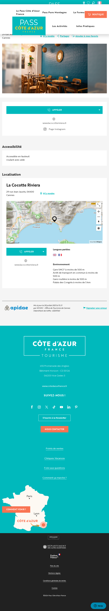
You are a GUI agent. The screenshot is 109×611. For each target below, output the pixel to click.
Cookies (54, 588)
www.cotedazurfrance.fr (54, 386)
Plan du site (54, 565)
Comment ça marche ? (55, 477)
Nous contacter (54, 429)
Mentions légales (54, 573)
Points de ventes (54, 448)
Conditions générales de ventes (54, 580)
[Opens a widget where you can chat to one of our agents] (98, 606)
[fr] (99, 3)
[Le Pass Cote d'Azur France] (29, 26)
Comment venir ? (16, 509)
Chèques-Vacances (54, 458)
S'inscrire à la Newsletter (54, 417)
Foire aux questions (54, 468)
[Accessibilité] (84, 3)
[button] (93, 2)
